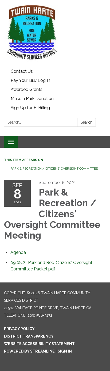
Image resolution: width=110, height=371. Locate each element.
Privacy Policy (19, 329)
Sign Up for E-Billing (30, 107)
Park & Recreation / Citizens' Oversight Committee (54, 168)
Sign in (65, 351)
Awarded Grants (26, 89)
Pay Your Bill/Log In (30, 80)
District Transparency (29, 336)
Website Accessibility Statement (39, 344)
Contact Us (22, 71)
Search (86, 122)
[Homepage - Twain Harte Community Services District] (55, 33)
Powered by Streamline (29, 351)
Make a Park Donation (32, 98)
